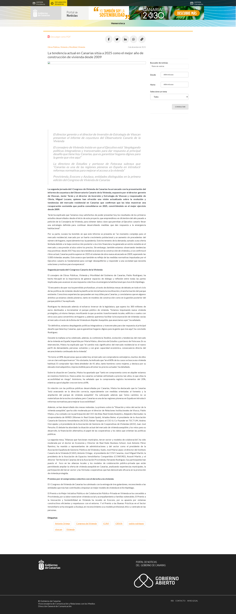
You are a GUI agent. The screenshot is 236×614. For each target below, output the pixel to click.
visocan (58, 529)
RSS (172, 601)
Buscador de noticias (159, 63)
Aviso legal (192, 601)
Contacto (180, 601)
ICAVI (106, 523)
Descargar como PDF (60, 36)
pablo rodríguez (136, 523)
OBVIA (118, 523)
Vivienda (81, 47)
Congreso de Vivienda (86, 523)
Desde (153, 75)
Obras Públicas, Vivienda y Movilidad (62, 47)
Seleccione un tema (158, 91)
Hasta (152, 84)
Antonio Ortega (62, 523)
